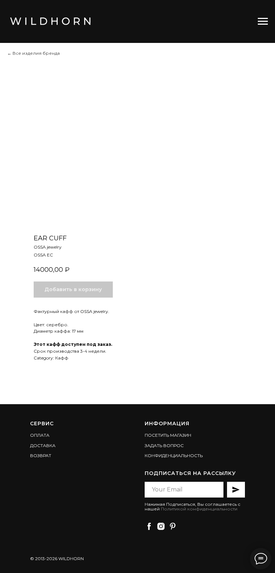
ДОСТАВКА (43, 445)
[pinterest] (172, 526)
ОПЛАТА (39, 435)
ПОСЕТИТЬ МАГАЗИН (168, 435)
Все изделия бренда (36, 53)
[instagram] (160, 526)
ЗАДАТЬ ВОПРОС (164, 445)
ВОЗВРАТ (40, 455)
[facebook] (149, 526)
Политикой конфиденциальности (199, 508)
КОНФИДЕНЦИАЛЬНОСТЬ (174, 455)
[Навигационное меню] (263, 21)
